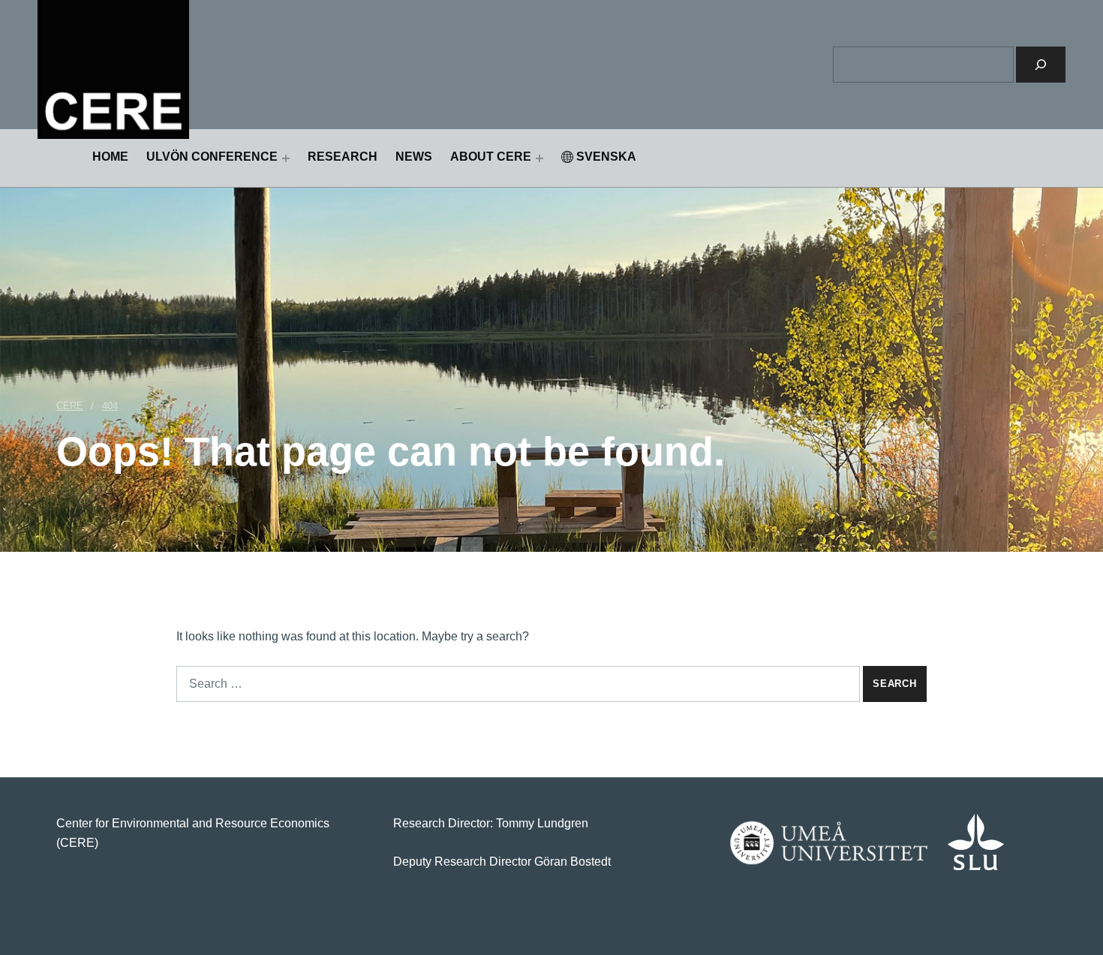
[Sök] (1040, 65)
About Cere (490, 156)
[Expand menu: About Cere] (539, 158)
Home (110, 156)
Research (342, 156)
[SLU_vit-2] (976, 842)
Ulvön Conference (212, 156)
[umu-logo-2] (828, 843)
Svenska (606, 156)
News (413, 156)
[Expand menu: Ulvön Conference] (286, 158)
